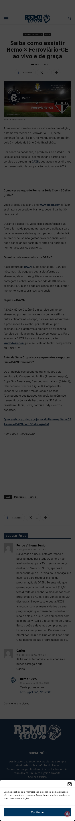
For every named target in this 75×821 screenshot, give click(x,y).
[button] (69, 784)
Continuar (37, 812)
